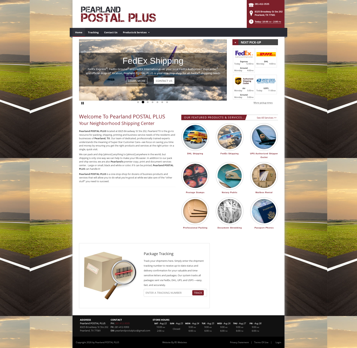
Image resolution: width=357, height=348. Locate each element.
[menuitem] (79, 32)
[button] (264, 23)
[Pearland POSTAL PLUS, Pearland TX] (117, 14)
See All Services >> (266, 117)
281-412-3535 (262, 4)
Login (278, 342)
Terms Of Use (261, 342)
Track (198, 292)
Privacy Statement (239, 342)
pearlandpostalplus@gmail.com (132, 330)
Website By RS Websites (174, 342)
